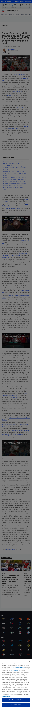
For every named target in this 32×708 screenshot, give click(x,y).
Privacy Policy (14, 670)
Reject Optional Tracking (16, 699)
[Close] (30, 661)
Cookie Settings (6, 696)
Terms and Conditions (18, 667)
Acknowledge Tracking (16, 704)
